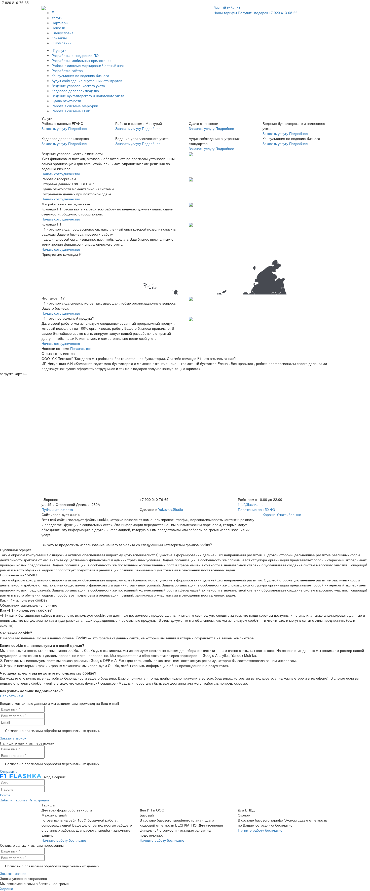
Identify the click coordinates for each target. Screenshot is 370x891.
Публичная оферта (57, 509)
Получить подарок (253, 12)
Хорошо (269, 514)
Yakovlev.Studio (170, 509)
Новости (58, 27)
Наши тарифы (225, 12)
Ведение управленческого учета (78, 85)
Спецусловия (62, 32)
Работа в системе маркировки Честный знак (88, 65)
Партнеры (60, 22)
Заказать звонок (13, 737)
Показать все (81, 348)
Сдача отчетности (66, 100)
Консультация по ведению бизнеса (80, 75)
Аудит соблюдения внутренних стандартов (87, 80)
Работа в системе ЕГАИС (72, 110)
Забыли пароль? (13, 799)
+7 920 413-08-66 (283, 12)
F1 (54, 12)
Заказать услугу (54, 128)
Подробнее (77, 128)
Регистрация (38, 799)
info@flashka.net (251, 504)
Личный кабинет (226, 7)
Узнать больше (289, 514)
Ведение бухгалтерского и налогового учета (88, 95)
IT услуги (59, 50)
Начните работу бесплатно (64, 840)
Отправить (8, 771)
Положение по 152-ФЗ (256, 509)
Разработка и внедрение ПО (75, 55)
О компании (61, 42)
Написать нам (11, 695)
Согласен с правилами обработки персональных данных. (52, 730)
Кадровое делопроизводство (75, 90)
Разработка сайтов (67, 70)
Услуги (57, 17)
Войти (5, 794)
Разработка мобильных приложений (82, 60)
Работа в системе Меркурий (75, 105)
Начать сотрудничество (61, 173)
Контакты (59, 37)
